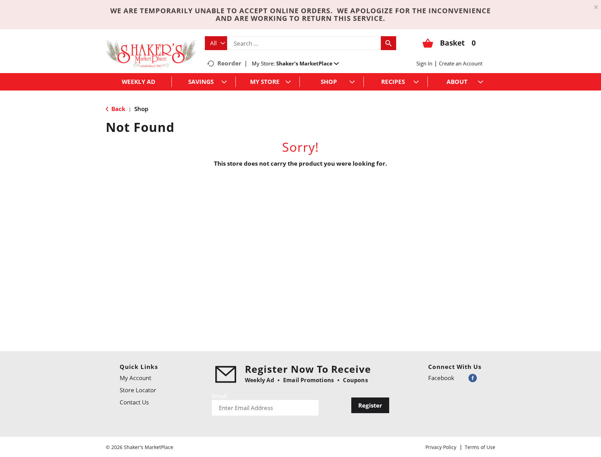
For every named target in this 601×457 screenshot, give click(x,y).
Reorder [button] (229, 63)
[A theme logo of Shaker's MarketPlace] (151, 53)
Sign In (424, 63)
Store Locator (138, 390)
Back (118, 109)
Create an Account (460, 63)
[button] (307, 63)
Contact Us (134, 402)
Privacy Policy (440, 447)
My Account (135, 378)
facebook (441, 378)
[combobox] (216, 43)
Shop (141, 109)
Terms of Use (480, 447)
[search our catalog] (388, 43)
